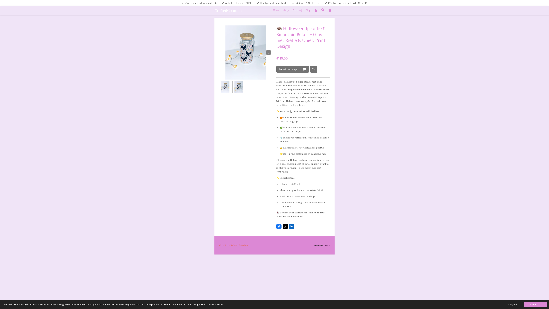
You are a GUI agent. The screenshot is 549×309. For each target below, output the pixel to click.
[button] (225, 87)
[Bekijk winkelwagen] (329, 10)
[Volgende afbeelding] (268, 52)
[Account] (315, 10)
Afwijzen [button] (512, 304)
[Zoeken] (322, 10)
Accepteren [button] (535, 304)
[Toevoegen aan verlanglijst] (313, 69)
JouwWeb (326, 245)
